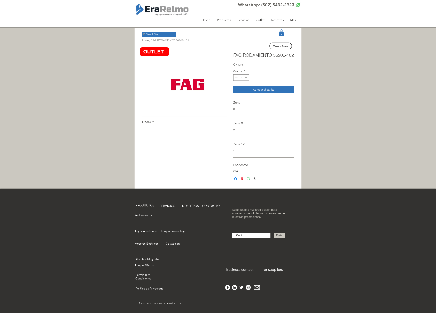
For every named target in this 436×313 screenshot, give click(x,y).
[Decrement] (236, 78)
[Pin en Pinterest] (242, 179)
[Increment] (246, 78)
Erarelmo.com (174, 303)
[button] (281, 32)
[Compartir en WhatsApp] (248, 179)
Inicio (145, 40)
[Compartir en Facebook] (235, 179)
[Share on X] (255, 179)
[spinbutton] (241, 78)
